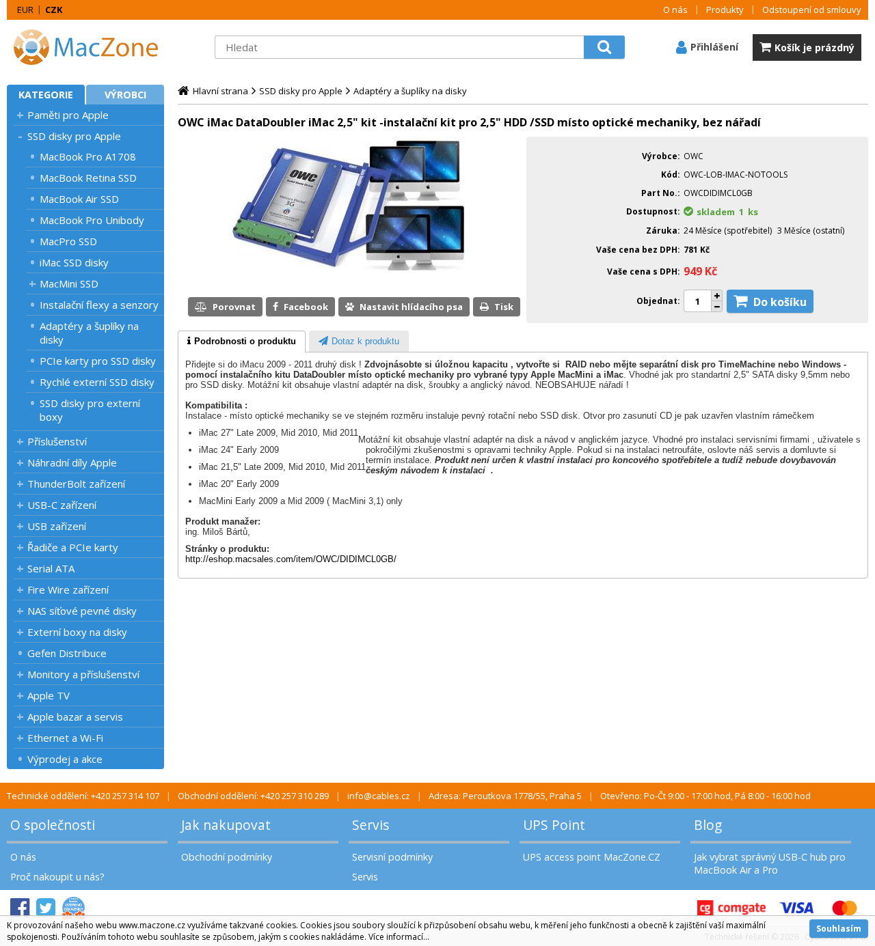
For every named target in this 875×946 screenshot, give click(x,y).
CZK (53, 9)
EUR (25, 9)
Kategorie (45, 94)
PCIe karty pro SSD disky (98, 360)
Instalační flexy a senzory (99, 304)
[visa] (796, 908)
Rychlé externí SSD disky (97, 382)
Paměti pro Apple (68, 115)
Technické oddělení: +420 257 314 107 (83, 796)
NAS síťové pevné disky (82, 610)
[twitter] (45, 908)
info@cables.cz (378, 796)
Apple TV (48, 695)
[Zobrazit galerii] (348, 272)
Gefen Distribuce (67, 653)
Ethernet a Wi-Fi (65, 738)
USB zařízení (56, 526)
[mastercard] (844, 908)
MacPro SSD (68, 241)
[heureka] (73, 908)
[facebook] (19, 908)
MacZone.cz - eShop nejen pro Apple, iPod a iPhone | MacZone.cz (92, 47)
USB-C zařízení (61, 505)
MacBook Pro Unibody (92, 220)
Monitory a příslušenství (83, 674)
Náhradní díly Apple (72, 462)
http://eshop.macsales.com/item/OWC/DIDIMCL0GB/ (290, 559)
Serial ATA (51, 568)
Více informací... (398, 937)
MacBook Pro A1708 (88, 156)
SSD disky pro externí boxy (90, 409)
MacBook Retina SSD (88, 177)
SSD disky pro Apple (74, 136)
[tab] (242, 341)
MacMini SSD (69, 283)
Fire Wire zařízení (68, 589)
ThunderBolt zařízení (76, 483)
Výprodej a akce (65, 759)
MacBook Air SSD (79, 199)
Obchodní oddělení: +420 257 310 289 (253, 796)
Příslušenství (57, 441)
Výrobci (125, 94)
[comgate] (731, 908)
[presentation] (241, 341)
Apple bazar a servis (75, 716)
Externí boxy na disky (77, 632)
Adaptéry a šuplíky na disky (89, 332)
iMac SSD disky (74, 262)
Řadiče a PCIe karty (72, 547)
